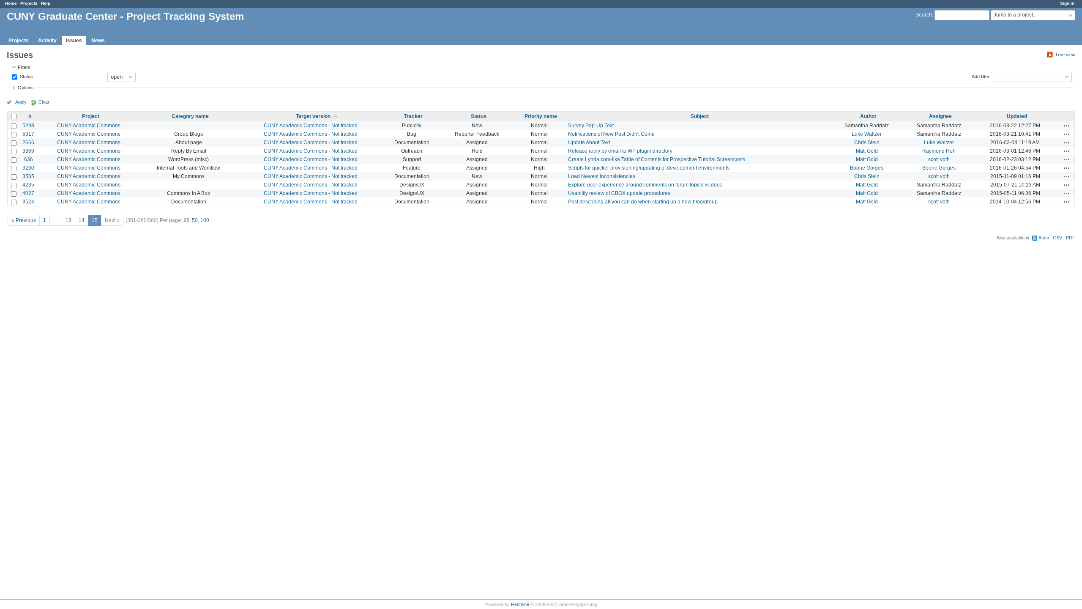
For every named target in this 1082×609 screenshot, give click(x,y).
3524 (28, 202)
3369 (28, 151)
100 (204, 220)
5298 (28, 126)
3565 (28, 176)
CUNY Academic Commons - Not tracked (311, 126)
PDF (1070, 237)
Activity (47, 41)
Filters (24, 67)
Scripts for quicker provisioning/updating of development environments (649, 168)
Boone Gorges (866, 168)
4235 (28, 185)
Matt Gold (867, 151)
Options (26, 87)
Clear (43, 101)
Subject (700, 116)
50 (195, 220)
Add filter (980, 76)
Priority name (541, 116)
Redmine (520, 604)
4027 (28, 193)
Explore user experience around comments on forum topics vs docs (645, 185)
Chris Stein (867, 142)
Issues (74, 41)
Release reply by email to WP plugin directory (620, 151)
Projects (29, 3)
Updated (1017, 116)
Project (90, 116)
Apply (21, 101)
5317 (28, 134)
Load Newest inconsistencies (601, 176)
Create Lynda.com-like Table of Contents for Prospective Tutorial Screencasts (656, 159)
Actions (1066, 125)
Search (923, 15)
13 (68, 220)
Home (11, 3)
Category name (190, 116)
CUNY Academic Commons (88, 126)
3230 (28, 168)
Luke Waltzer (867, 134)
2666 (28, 142)
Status (26, 76)
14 (82, 220)
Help (45, 3)
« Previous (23, 220)
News (98, 41)
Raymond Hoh (939, 151)
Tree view (1065, 54)
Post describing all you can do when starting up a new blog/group (643, 202)
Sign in (1067, 3)
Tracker (413, 116)
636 (28, 159)
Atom (1043, 237)
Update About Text (589, 142)
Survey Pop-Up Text (591, 126)
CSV (1057, 237)
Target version (313, 116)
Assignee (940, 116)
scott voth (939, 159)
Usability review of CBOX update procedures (619, 193)
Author (868, 116)
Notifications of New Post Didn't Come (611, 134)
